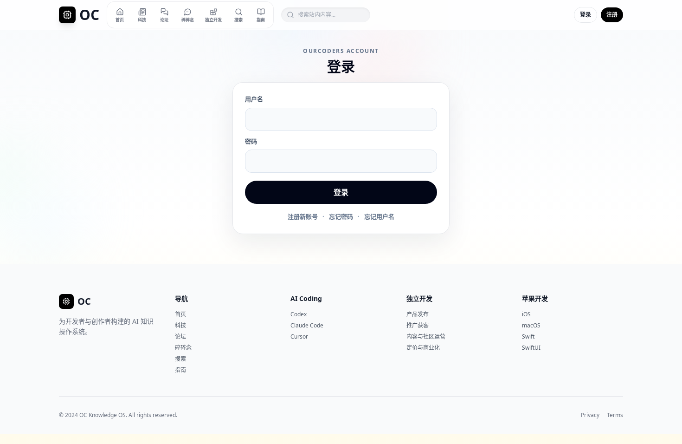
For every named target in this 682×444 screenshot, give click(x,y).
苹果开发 (535, 298)
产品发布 (417, 314)
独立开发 (419, 298)
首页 (180, 314)
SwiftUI (531, 348)
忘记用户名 (379, 216)
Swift (528, 336)
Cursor (299, 336)
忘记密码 (341, 216)
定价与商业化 (423, 348)
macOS (531, 325)
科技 (180, 325)
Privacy (590, 415)
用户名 (254, 99)
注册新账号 (303, 216)
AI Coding (306, 298)
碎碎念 (183, 348)
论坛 (180, 336)
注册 (612, 15)
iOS (526, 314)
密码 (251, 141)
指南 (180, 370)
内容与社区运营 (425, 336)
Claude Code (306, 325)
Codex (298, 314)
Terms (615, 415)
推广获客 (417, 325)
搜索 (180, 359)
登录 (585, 15)
